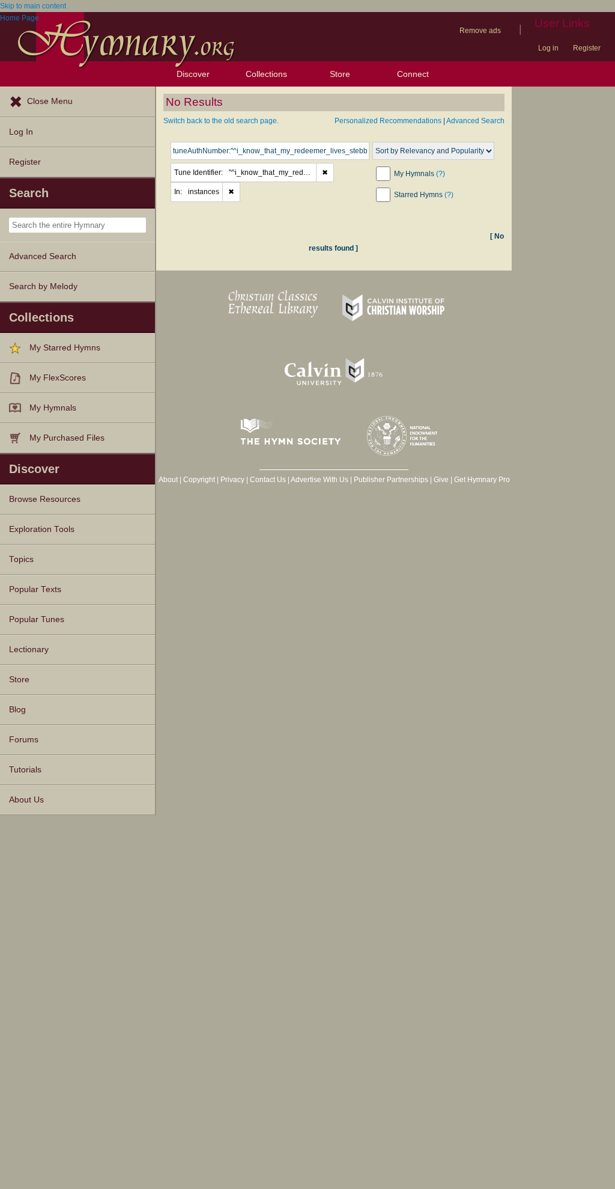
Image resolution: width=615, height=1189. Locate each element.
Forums (23, 739)
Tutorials (25, 769)
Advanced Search (42, 256)
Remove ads (480, 30)
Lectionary (29, 649)
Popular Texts (35, 589)
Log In (21, 131)
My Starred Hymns (64, 347)
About (168, 479)
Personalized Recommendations (388, 121)
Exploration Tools (41, 529)
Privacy (232, 479)
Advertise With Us (319, 479)
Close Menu (50, 101)
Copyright (199, 479)
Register (587, 48)
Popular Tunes (36, 619)
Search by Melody (43, 286)
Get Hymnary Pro (482, 479)
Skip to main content (33, 6)
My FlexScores (57, 377)
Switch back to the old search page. (221, 121)
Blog (17, 709)
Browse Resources (44, 499)
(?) (440, 174)
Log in (548, 48)
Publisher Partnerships (391, 479)
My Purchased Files (67, 437)
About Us (26, 799)
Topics (21, 559)
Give (441, 479)
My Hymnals (52, 407)
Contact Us (268, 479)
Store (340, 74)
